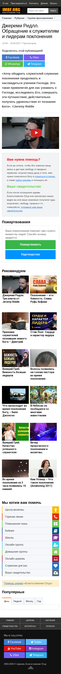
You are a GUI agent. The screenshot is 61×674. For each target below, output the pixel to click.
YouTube (15, 648)
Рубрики (19, 18)
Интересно (30, 626)
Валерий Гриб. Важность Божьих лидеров (14, 372)
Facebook (13, 57)
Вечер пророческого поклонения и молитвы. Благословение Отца (40, 450)
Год (39, 601)
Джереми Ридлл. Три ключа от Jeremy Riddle (13, 298)
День (6, 601)
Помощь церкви (13, 583)
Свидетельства (10, 626)
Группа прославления (40, 18)
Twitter (37, 642)
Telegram (35, 64)
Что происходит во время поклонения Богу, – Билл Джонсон (14, 410)
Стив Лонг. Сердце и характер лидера (42, 333)
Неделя (18, 601)
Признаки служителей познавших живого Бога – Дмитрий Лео (14, 338)
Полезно (50, 626)
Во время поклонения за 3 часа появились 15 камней (14, 484)
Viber (35, 57)
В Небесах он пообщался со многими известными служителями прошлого (39, 413)
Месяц (29, 601)
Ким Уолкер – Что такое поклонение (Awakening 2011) (42, 482)
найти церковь (23, 180)
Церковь (30, 620)
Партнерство (30, 254)
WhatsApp (13, 64)
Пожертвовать (30, 244)
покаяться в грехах (45, 176)
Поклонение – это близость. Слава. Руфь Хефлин (42, 298)
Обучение (50, 620)
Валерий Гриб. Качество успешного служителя (11, 447)
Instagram (37, 648)
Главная (6, 18)
